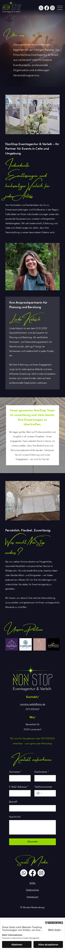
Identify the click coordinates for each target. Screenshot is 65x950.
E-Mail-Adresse (19, 787)
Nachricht (15, 817)
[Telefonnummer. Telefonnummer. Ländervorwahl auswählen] (39, 793)
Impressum (32, 897)
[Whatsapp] (41, 8)
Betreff (13, 802)
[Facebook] (46, 8)
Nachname (41, 772)
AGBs (32, 883)
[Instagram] (52, 8)
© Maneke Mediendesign (32, 907)
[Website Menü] (60, 8)
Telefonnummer (43, 787)
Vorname (15, 772)
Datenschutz (32, 890)
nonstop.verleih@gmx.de (32, 704)
